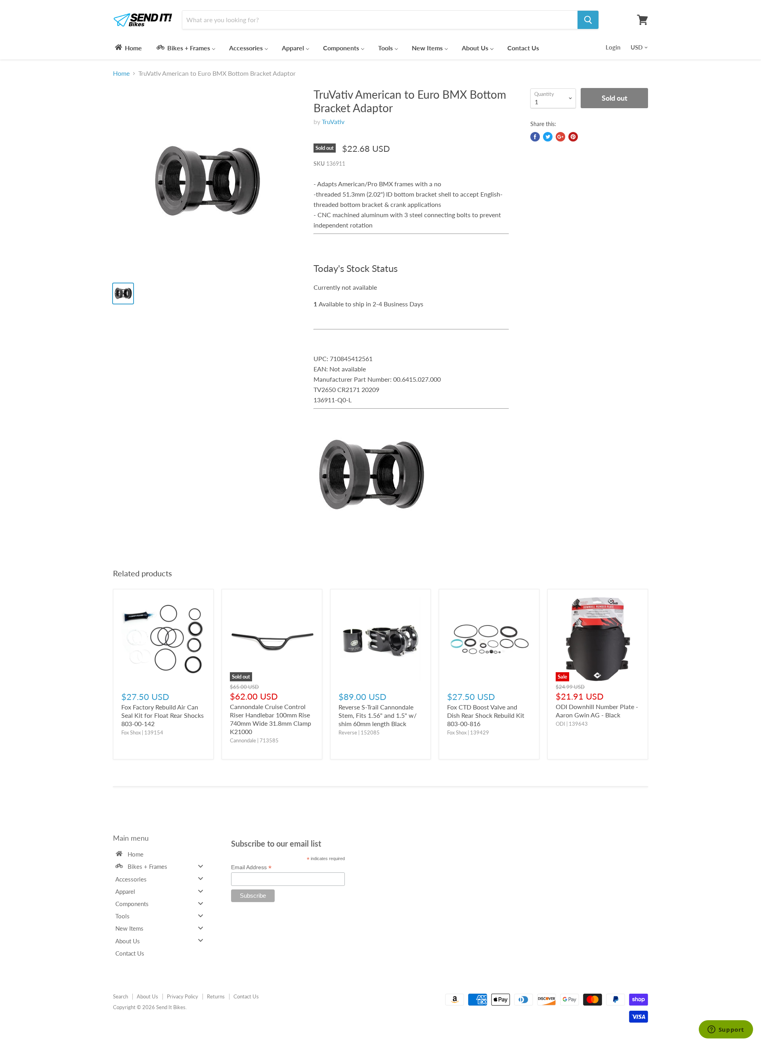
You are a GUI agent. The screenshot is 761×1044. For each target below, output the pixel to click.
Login (613, 47)
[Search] (587, 20)
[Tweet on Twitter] (548, 136)
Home (121, 73)
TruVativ (333, 121)
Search (120, 996)
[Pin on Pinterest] (573, 136)
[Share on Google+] (560, 136)
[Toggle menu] (200, 866)
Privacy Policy (182, 996)
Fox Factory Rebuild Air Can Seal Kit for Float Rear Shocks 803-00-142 (162, 715)
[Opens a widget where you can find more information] (725, 1030)
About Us (147, 996)
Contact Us (246, 996)
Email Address (251, 867)
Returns (216, 996)
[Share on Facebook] (535, 136)
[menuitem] (128, 47)
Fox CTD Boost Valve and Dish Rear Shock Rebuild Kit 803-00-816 (485, 715)
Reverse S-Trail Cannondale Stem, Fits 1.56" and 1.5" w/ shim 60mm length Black (377, 715)
